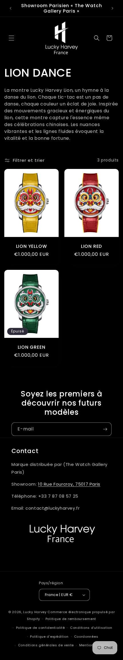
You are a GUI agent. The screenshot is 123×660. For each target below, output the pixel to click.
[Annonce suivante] (112, 8)
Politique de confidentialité (40, 627)
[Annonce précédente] (10, 8)
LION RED (91, 246)
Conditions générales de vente (46, 645)
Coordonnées (86, 636)
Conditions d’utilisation (91, 627)
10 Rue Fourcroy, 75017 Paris (69, 484)
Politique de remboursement (70, 619)
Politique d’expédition (49, 636)
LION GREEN (31, 347)
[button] (11, 38)
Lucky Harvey (34, 612)
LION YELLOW (31, 246)
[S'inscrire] (105, 429)
